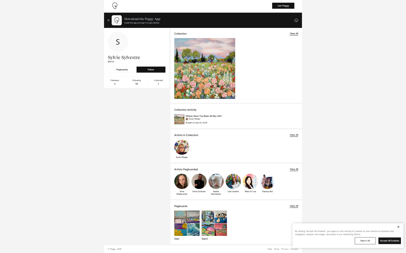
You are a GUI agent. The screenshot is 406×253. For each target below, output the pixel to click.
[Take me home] (115, 6)
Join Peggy (283, 5)
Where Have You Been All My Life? (204, 116)
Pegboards (122, 69)
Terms (276, 249)
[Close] (398, 226)
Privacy (285, 249)
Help (270, 249)
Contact (294, 249)
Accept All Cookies (389, 240)
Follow (151, 69)
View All (294, 33)
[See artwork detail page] (204, 68)
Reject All (365, 240)
